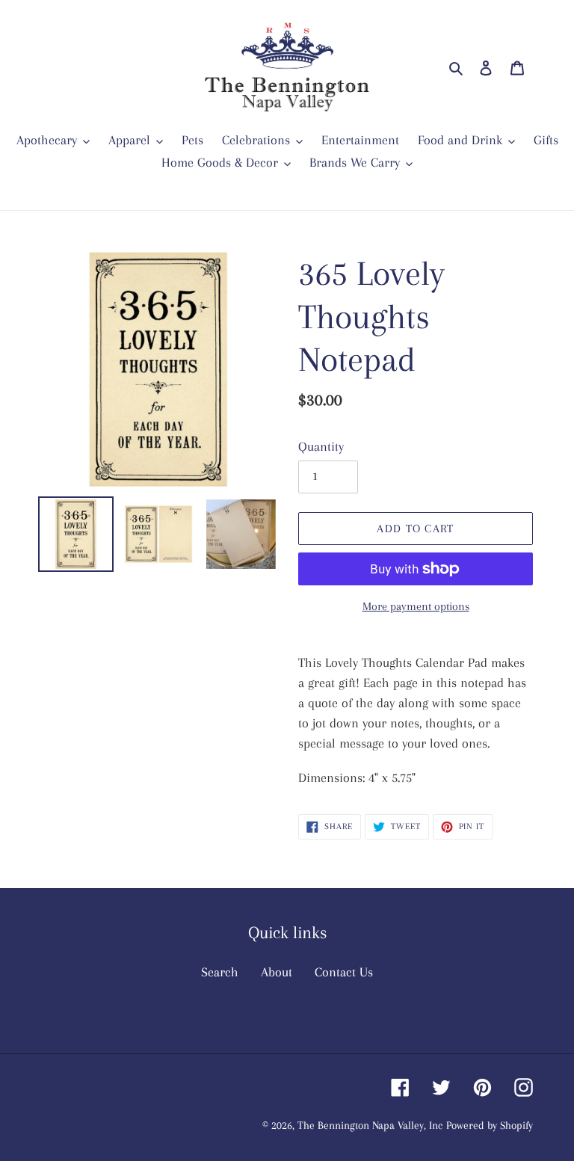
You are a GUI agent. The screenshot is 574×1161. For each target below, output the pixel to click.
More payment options (415, 606)
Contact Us (344, 971)
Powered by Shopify (489, 1125)
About (276, 971)
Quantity (321, 446)
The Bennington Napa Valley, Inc (369, 1125)
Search (219, 971)
